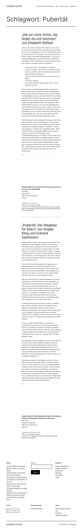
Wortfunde (58, 472)
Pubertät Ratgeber (31, 437)
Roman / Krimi (59, 470)
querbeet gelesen (14, 6)
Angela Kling (35, 436)
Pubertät (48, 208)
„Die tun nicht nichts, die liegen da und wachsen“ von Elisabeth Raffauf (39, 39)
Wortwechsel (59, 475)
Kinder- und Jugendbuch (62, 466)
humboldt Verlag (53, 436)
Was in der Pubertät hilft (28, 210)
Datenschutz (64, 6)
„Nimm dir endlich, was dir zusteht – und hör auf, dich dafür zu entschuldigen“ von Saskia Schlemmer (16, 475)
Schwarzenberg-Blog (37, 508)
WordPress (73, 524)
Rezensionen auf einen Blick (45, 6)
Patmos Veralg (42, 208)
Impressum (73, 6)
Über (57, 6)
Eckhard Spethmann (44, 436)
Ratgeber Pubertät (55, 208)
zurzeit (57, 477)
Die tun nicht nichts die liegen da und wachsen (43, 206)
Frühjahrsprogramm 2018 (32, 208)
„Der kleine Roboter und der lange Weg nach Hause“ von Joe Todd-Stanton (15, 468)
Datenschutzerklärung (61, 515)
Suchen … (34, 463)
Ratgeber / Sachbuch (35, 205)
